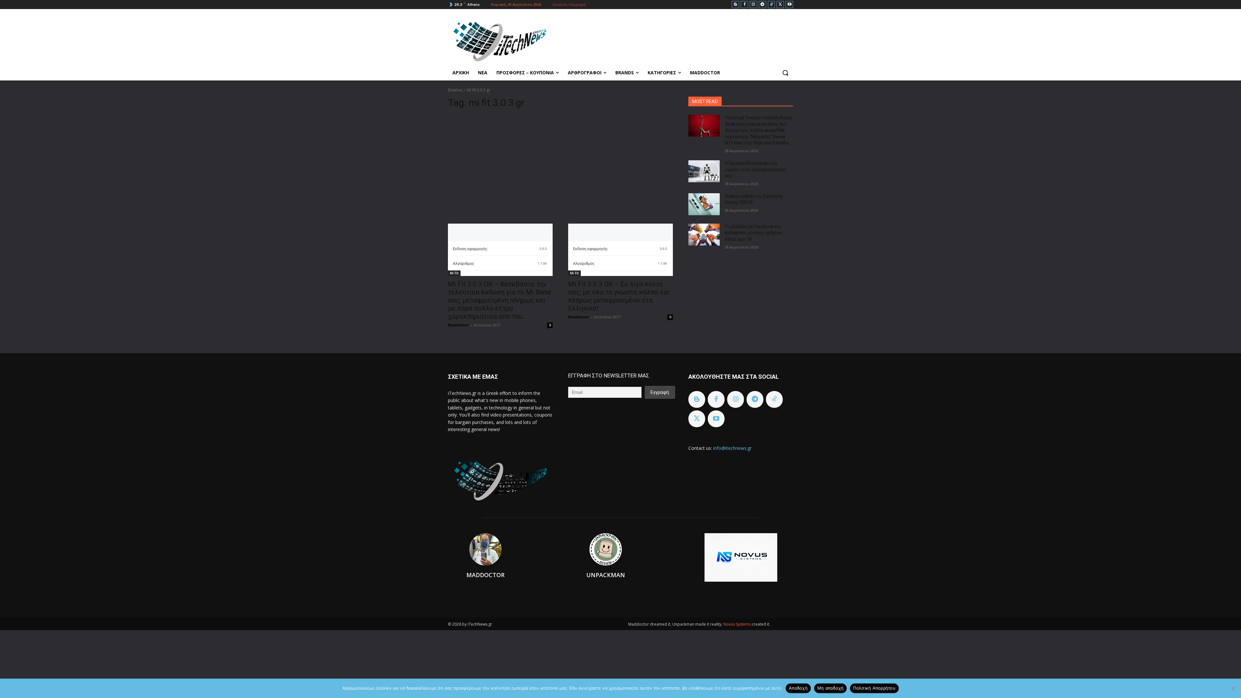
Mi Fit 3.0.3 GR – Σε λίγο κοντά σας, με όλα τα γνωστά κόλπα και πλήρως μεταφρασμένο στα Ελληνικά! (619, 296)
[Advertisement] (560, 163)
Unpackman (605, 575)
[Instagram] (753, 4)
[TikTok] (771, 4)
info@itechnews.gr (732, 448)
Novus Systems (737, 624)
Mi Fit (454, 273)
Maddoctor (458, 325)
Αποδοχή (798, 688)
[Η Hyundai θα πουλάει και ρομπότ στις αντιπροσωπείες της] (704, 171)
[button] (785, 72)
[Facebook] (744, 4)
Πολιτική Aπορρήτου (874, 688)
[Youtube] (789, 4)
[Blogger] (735, 4)
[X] (780, 4)
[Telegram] (762, 4)
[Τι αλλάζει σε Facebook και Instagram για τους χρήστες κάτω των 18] (704, 235)
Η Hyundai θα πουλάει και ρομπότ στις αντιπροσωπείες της (756, 169)
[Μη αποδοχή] (1233, 688)
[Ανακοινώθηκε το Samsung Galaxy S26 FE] (704, 204)
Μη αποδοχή (830, 688)
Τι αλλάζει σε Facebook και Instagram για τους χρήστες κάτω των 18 (754, 233)
